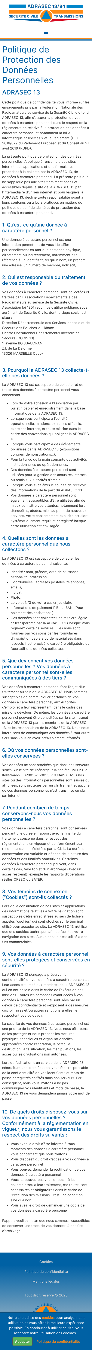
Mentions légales (46, 1281)
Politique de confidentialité (46, 1271)
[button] (46, 32)
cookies (48, 1317)
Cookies (46, 1262)
